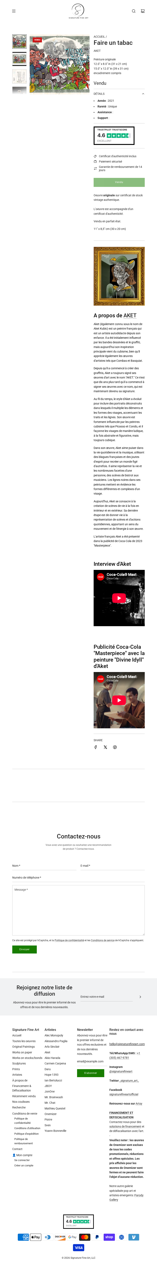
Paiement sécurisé (110, 161)
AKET (130, 315)
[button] (35, 64)
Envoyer (24, 949)
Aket (97, 50)
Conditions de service (102, 940)
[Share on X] (105, 748)
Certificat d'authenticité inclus (117, 156)
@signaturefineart (120, 1071)
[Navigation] (13, 11)
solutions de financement (125, 1126)
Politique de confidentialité (69, 940)
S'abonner (90, 1073)
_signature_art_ (129, 1080)
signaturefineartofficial (123, 1094)
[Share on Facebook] (95, 748)
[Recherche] (133, 11)
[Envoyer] (140, 996)
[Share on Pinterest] (114, 748)
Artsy (139, 1103)
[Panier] (142, 11)
